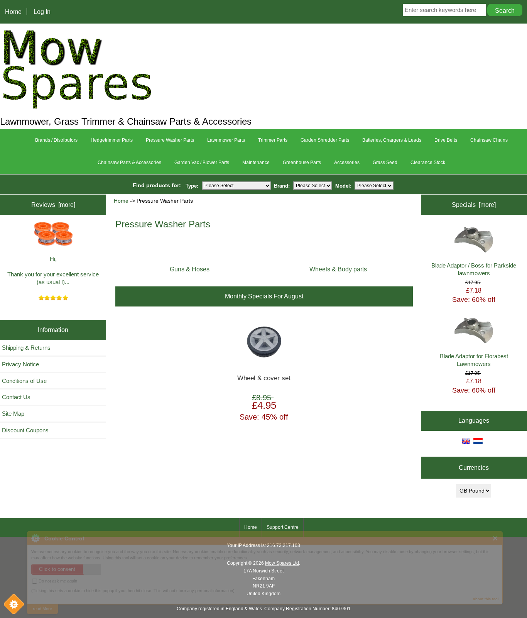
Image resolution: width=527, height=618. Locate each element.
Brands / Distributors (56, 140)
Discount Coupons (25, 430)
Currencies (474, 467)
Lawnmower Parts (226, 140)
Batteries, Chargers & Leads (391, 140)
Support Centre (283, 527)
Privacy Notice (20, 364)
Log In (42, 11)
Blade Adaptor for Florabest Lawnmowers (474, 360)
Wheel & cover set (264, 378)
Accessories (347, 162)
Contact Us (16, 397)
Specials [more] (474, 204)
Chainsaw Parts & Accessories (129, 162)
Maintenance (256, 162)
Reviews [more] (53, 204)
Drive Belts (445, 140)
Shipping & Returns (26, 347)
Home (13, 11)
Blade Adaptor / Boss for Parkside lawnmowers (473, 269)
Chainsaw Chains (489, 140)
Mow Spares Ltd (282, 563)
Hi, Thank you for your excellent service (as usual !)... (53, 270)
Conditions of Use (24, 381)
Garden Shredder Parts (325, 140)
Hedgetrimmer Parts (112, 140)
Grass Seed (385, 162)
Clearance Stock (427, 162)
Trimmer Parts (272, 140)
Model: (343, 185)
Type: (192, 185)
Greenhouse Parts (302, 162)
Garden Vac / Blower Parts (201, 162)
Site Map (13, 413)
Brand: (282, 185)
